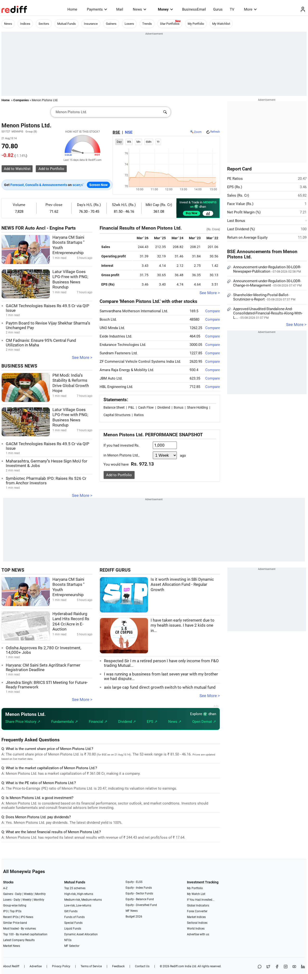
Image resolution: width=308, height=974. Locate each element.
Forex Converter (197, 911)
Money (163, 9)
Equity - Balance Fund (140, 899)
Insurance (91, 23)
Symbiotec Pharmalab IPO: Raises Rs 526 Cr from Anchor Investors (46, 480)
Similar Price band (15, 922)
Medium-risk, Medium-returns (83, 899)
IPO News (27, 917)
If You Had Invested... (200, 899)
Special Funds (73, 922)
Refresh (215, 131)
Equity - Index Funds (139, 887)
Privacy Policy (61, 966)
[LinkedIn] (303, 967)
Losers (129, 23)
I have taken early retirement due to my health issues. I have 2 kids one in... (182, 625)
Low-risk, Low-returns (77, 905)
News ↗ (174, 721)
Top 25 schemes (74, 888)
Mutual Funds (66, 23)
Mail (119, 9)
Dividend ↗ (127, 721)
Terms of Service (91, 966)
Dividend (163, 407)
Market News (11, 946)
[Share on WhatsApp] (260, 967)
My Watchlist (221, 23)
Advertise (36, 966)
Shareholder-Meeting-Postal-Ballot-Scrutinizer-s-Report (264, 297)
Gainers (111, 23)
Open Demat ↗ (204, 721)
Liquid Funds (72, 928)
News (137, 9)
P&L (131, 407)
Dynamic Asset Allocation (81, 934)
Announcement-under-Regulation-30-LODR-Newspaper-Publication (267, 269)
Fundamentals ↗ (64, 721)
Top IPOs (15, 911)
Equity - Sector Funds (139, 893)
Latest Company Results (19, 940)
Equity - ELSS (134, 882)
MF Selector (71, 946)
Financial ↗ (98, 721)
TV (232, 9)
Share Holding (197, 407)
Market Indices (196, 917)
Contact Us (142, 966)
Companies (21, 100)
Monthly (40, 894)
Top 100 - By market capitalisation (25, 934)
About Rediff (11, 966)
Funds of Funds (74, 917)
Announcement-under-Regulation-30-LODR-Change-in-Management (267, 283)
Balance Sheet (114, 407)
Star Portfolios (170, 23)
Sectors (43, 23)
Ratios (139, 415)
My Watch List (196, 894)
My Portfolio (196, 23)
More (248, 9)
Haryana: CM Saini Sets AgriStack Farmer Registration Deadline (43, 667)
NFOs (67, 940)
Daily (18, 894)
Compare (212, 311)
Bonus (178, 407)
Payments (95, 9)
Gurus (218, 9)
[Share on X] (268, 967)
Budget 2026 (134, 916)
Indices (25, 23)
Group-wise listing (14, 905)
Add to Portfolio (119, 475)
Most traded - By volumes (19, 928)
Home (72, 9)
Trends (147, 23)
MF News (132, 910)
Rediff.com (177, 966)
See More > (82, 357)
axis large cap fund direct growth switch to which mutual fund (160, 687)
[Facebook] (277, 967)
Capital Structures (116, 415)
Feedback (118, 966)
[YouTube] (294, 967)
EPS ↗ (152, 721)
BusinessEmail (194, 9)
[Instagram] (286, 967)
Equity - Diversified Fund (141, 905)
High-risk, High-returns (78, 894)
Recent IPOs (11, 917)
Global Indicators (198, 905)
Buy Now (191, 213)
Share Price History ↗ (22, 721)
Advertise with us (198, 934)
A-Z (5, 888)
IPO (5, 911)
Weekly (28, 894)
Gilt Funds (70, 911)
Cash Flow (146, 407)
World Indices (196, 928)
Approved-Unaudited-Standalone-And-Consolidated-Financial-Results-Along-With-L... (267, 313)
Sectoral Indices (197, 922)
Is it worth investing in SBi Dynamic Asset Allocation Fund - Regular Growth (182, 584)
